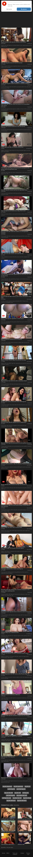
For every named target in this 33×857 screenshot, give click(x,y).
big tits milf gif (27, 798)
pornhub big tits (21, 789)
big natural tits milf (22, 795)
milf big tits (25, 792)
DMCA (7, 853)
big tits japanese (18, 786)
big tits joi (27, 786)
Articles (3, 853)
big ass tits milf (9, 792)
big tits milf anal (11, 800)
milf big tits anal (6, 798)
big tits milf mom (21, 800)
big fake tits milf (17, 798)
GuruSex (16, 805)
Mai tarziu (9, 9)
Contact (22, 853)
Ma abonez (24, 9)
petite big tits (11, 789)
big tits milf (17, 792)
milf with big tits (10, 795)
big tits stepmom (7, 786)
